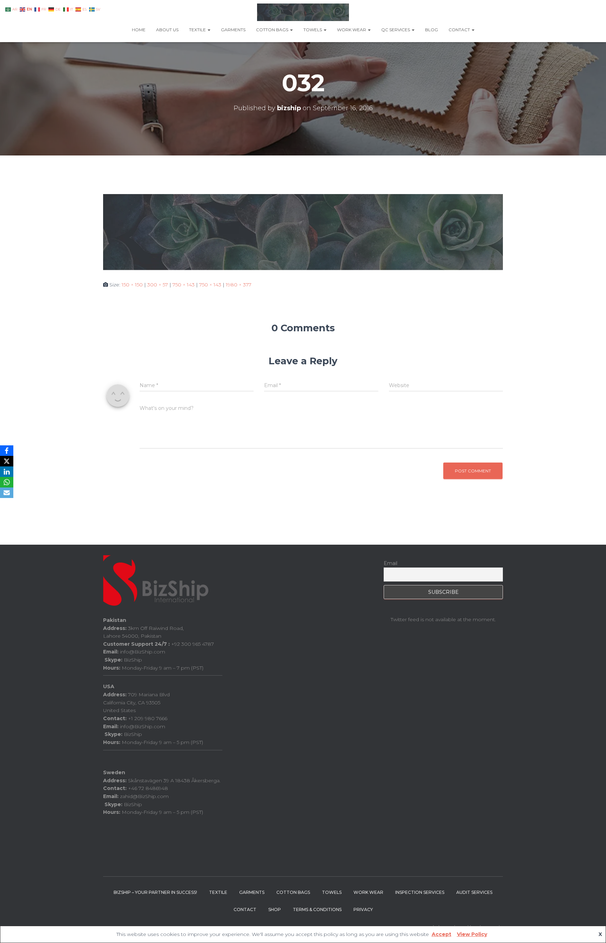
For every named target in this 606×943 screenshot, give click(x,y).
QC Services (396, 29)
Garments (233, 29)
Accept (441, 934)
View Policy (472, 934)
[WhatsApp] (6, 482)
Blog (431, 29)
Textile (198, 29)
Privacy (363, 909)
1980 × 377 (238, 284)
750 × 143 (184, 284)
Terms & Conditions (317, 909)
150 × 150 (132, 284)
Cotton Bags (272, 29)
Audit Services (474, 892)
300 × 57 (157, 284)
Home (139, 29)
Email (390, 563)
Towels (313, 29)
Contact (460, 29)
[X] (6, 461)
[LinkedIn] (6, 471)
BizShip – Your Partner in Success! (155, 892)
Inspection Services (419, 892)
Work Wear (352, 29)
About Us (167, 29)
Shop (274, 909)
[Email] (6, 492)
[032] (303, 231)
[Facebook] (6, 450)
